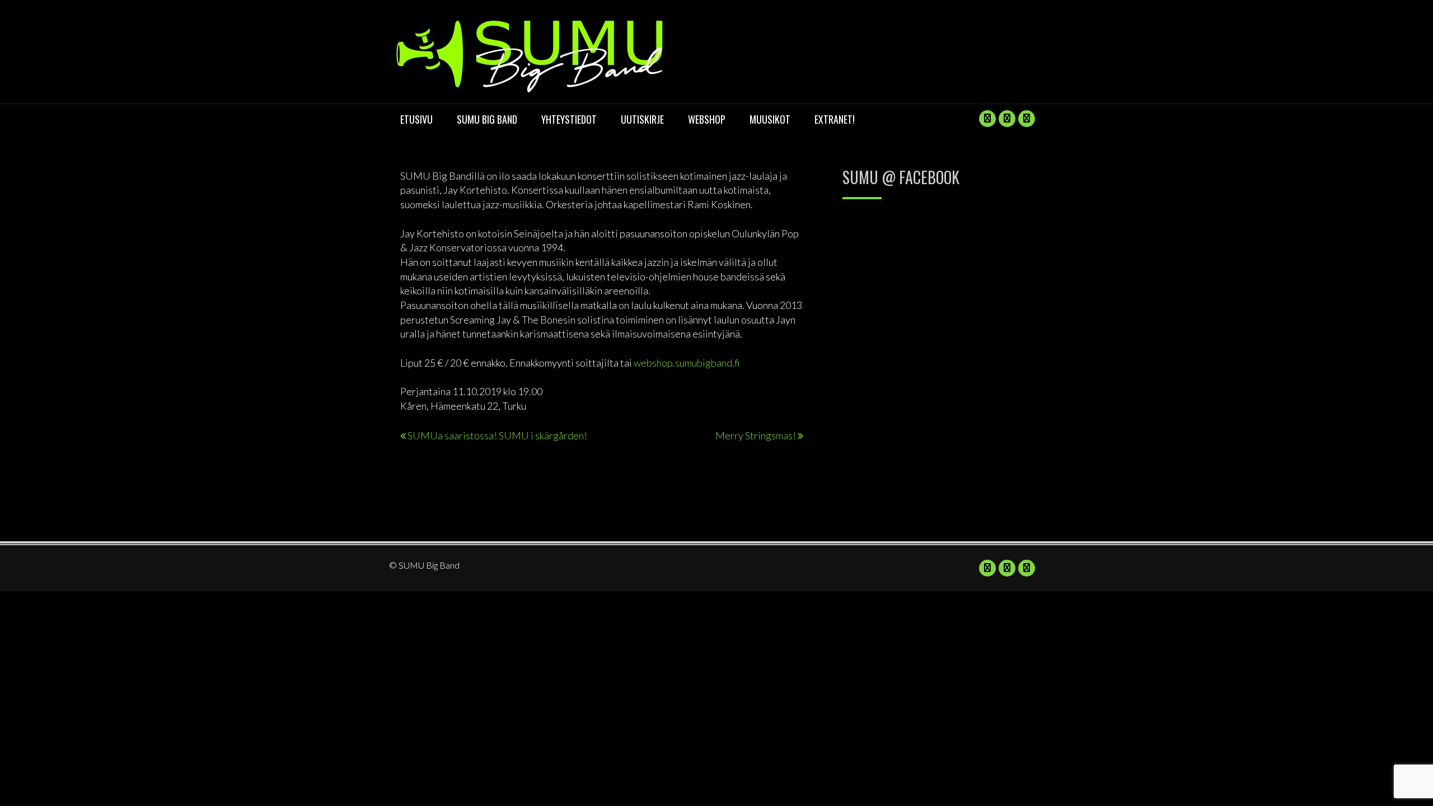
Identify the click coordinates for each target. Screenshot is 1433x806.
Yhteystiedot (569, 119)
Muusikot (770, 119)
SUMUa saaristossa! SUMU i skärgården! (497, 435)
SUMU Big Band (487, 119)
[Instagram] (1026, 118)
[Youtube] (1007, 118)
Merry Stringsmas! (755, 435)
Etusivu (416, 119)
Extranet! (834, 119)
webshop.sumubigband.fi (687, 363)
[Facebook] (987, 118)
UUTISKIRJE (642, 119)
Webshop (706, 119)
